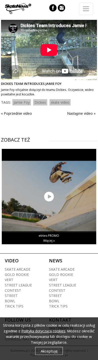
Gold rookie (17, 274)
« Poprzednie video (16, 113)
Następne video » (81, 113)
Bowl (10, 300)
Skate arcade (17, 269)
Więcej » (49, 240)
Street (11, 295)
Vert (9, 279)
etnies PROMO (49, 235)
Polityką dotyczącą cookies (43, 331)
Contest (13, 290)
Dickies (40, 102)
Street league (18, 285)
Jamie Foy (22, 102)
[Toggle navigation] (86, 9)
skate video (60, 102)
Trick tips (14, 306)
